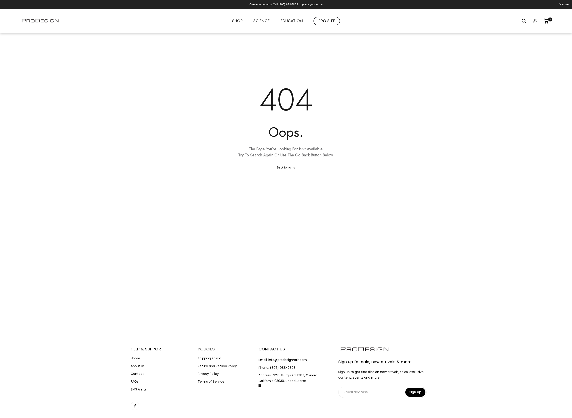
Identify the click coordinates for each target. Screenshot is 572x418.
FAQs (135, 382)
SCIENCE (261, 21)
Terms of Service (211, 382)
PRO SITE (326, 21)
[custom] (135, 406)
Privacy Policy (208, 374)
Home (135, 358)
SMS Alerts (139, 389)
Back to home (286, 167)
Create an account (404, 4)
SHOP (237, 21)
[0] (546, 21)
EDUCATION (291, 21)
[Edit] (260, 385)
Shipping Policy (209, 358)
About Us (138, 366)
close (9, 4)
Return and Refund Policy (217, 366)
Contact (137, 374)
